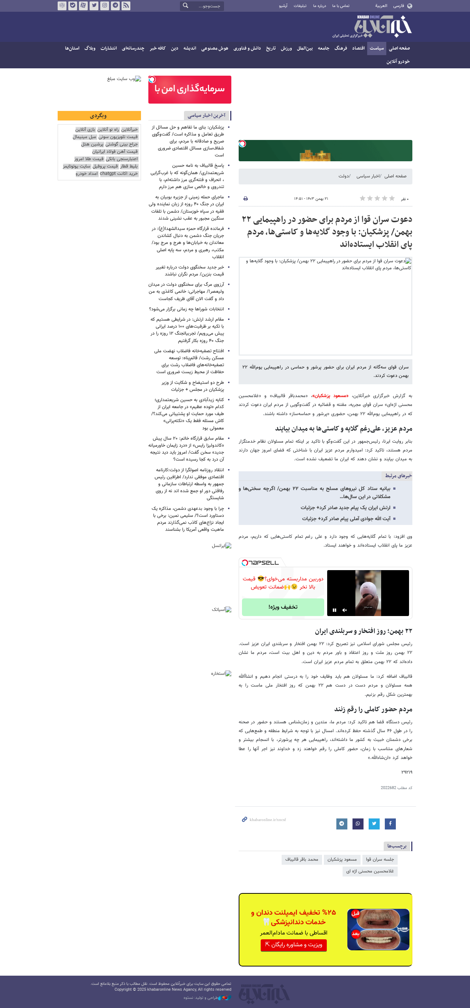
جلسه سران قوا (380, 859)
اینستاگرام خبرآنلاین (104, 5)
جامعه (323, 48)
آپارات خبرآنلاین (83, 5)
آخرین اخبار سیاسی (206, 115)
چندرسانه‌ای (133, 48)
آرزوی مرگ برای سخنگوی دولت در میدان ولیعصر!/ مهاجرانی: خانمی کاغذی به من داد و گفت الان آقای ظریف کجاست (186, 291)
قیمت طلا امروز (89, 159)
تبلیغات (300, 6)
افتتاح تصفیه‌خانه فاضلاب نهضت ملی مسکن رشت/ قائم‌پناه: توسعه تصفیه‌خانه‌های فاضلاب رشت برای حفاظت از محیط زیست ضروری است (189, 362)
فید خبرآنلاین (126, 5)
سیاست (377, 48)
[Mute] (344, 610)
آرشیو (283, 6)
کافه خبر (157, 48)
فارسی (398, 6)
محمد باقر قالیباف (301, 859)
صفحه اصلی (399, 48)
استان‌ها (72, 48)
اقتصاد (358, 48)
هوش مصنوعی (214, 48)
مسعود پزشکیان (342, 859)
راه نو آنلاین (108, 129)
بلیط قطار (129, 166)
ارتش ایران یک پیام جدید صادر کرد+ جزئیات (345, 508)
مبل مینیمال (84, 137)
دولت (344, 176)
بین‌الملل (305, 48)
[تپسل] (242, 143)
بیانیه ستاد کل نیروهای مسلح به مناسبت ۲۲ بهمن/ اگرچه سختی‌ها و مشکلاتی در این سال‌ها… (314, 493)
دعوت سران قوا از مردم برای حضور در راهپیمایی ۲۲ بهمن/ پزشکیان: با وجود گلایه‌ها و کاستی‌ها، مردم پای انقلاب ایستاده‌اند (327, 232)
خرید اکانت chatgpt (119, 173)
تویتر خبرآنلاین (94, 5)
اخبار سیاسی (368, 176)
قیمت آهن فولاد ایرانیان (115, 151)
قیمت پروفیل (105, 166)
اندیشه (190, 48)
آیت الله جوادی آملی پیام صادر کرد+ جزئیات (346, 519)
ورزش (286, 48)
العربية (381, 6)
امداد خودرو (87, 173)
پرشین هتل (92, 144)
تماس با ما (341, 6)
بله (72, 5)
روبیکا (62, 5)
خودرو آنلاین (398, 62)
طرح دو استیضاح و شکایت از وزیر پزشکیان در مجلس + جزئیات (193, 386)
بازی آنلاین (85, 129)
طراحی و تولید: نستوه (201, 998)
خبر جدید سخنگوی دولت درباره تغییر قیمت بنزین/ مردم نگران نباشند (190, 271)
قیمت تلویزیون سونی (118, 137)
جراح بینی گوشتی (121, 144)
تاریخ (271, 48)
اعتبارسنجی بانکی (122, 159)
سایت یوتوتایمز (76, 166)
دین (174, 48)
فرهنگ (341, 48)
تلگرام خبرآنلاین (115, 5)
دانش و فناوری (247, 48)
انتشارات (109, 48)
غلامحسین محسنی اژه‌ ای (370, 871)
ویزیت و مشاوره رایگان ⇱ (293, 945)
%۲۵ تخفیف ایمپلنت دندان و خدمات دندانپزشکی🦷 (293, 917)
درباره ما (319, 6)
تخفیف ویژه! (282, 607)
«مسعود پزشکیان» (330, 396)
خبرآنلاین (372, 27)
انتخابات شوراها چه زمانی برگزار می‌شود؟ (186, 309)
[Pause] (334, 610)
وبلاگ (89, 48)
